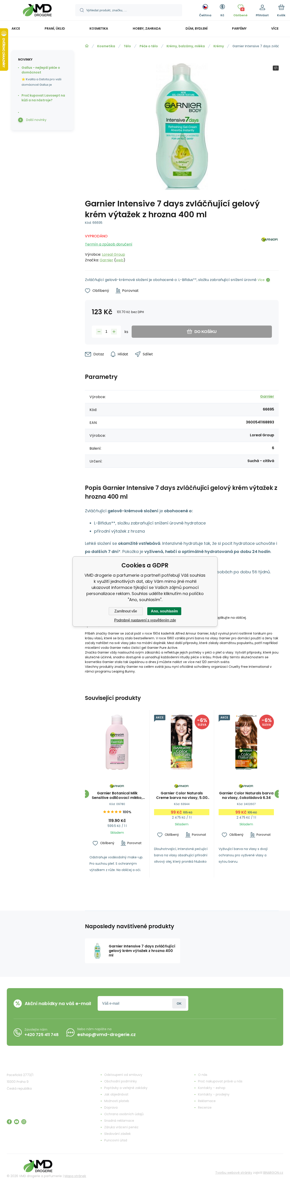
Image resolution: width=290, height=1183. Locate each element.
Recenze (205, 1107)
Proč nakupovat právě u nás (220, 1081)
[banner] (37, 11)
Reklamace (207, 1101)
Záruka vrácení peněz (121, 1127)
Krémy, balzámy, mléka (186, 46)
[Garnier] (270, 247)
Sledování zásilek (117, 1133)
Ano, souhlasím (164, 611)
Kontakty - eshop (211, 1088)
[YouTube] (16, 1121)
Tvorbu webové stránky (233, 1172)
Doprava (111, 1107)
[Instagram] (23, 1121)
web (119, 260)
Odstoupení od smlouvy (123, 1074)
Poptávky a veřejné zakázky (125, 1088)
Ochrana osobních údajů (124, 1114)
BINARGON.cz (273, 1172)
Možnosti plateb (116, 1101)
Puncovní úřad (115, 1140)
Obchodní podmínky (120, 1081)
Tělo (127, 46)
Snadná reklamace (119, 1120)
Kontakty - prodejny (214, 1094)
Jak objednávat (116, 1094)
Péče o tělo (149, 46)
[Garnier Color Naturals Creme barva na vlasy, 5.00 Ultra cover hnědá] (181, 742)
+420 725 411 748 (41, 1034)
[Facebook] (9, 1121)
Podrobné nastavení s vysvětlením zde (145, 620)
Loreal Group (113, 254)
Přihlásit (179, 1003)
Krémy (218, 46)
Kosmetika (106, 46)
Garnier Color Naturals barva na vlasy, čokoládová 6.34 (246, 795)
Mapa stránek (75, 1176)
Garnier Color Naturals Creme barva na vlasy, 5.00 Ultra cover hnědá (182, 795)
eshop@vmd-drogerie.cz (106, 1034)
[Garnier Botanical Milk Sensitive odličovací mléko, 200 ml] (117, 742)
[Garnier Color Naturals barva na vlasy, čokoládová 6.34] (246, 742)
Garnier (106, 260)
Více (261, 280)
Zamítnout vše (125, 611)
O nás (202, 1074)
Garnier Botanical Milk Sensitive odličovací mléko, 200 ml (117, 795)
